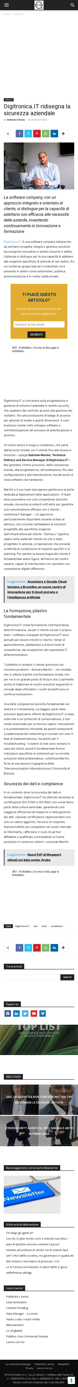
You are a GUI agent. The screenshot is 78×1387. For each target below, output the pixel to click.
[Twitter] (28, 133)
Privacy (29, 1368)
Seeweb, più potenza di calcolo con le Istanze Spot (37, 1250)
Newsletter (63, 1364)
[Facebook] (19, 133)
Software (18, 14)
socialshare (57, 926)
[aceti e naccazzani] (39, 1131)
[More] (63, 133)
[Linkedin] (54, 133)
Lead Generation (16, 1302)
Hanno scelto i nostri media (23, 1319)
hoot (44, 926)
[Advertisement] (39, 57)
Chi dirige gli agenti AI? (19, 1233)
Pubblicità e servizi (17, 1296)
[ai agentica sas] (39, 1100)
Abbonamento (15, 1325)
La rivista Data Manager (18, 1364)
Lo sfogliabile (14, 1330)
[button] (6, 5)
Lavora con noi (15, 1342)
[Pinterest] (37, 133)
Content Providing (17, 1308)
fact (36, 926)
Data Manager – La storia (22, 1313)
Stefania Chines (16, 119)
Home (7, 14)
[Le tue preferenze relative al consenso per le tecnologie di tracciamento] (71, 1380)
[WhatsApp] (45, 133)
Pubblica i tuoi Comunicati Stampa (27, 1336)
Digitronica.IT (13, 241)
